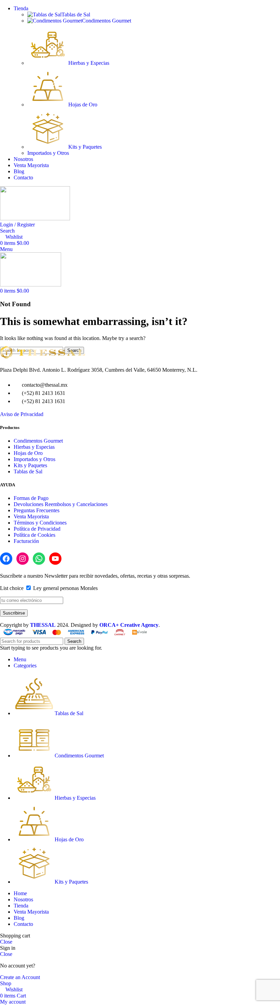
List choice (12, 588)
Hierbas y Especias (88, 63)
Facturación (26, 541)
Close (6, 942)
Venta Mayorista (31, 516)
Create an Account (20, 977)
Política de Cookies (34, 535)
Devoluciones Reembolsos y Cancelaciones (61, 504)
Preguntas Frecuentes (36, 510)
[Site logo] (35, 218)
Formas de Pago (31, 498)
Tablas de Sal (75, 14)
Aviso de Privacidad (21, 414)
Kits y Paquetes (85, 147)
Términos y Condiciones (40, 523)
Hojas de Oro (82, 104)
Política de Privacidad (37, 529)
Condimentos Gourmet (106, 21)
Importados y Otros (48, 153)
